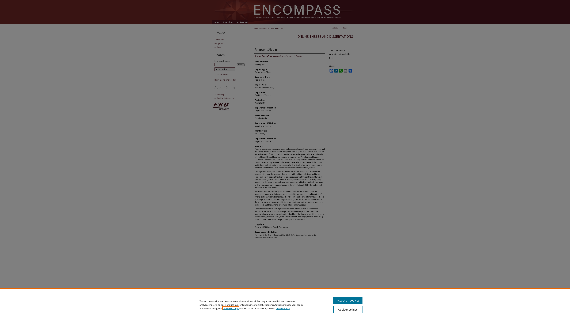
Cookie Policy (283, 308)
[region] (285, 304)
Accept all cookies (348, 300)
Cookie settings (231, 308)
